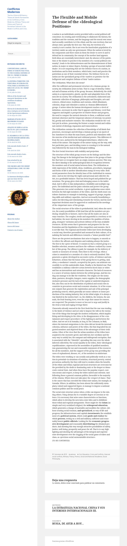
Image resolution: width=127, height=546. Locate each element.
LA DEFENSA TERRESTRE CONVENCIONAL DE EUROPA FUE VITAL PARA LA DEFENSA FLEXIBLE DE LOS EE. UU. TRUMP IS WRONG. (18, 85)
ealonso (73, 454)
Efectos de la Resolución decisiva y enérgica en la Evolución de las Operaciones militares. (18, 111)
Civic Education (84, 454)
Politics (77, 457)
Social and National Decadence (91, 457)
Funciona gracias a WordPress (63, 541)
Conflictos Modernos (13, 10)
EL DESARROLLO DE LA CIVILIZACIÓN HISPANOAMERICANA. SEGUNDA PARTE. (18, 138)
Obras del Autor (13, 223)
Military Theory (68, 457)
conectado (75, 483)
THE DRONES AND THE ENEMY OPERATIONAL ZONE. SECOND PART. (18, 168)
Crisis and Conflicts (96, 454)
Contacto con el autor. (15, 230)
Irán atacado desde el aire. (16, 154)
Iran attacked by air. (14, 160)
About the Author (13, 219)
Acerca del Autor (13, 226)
